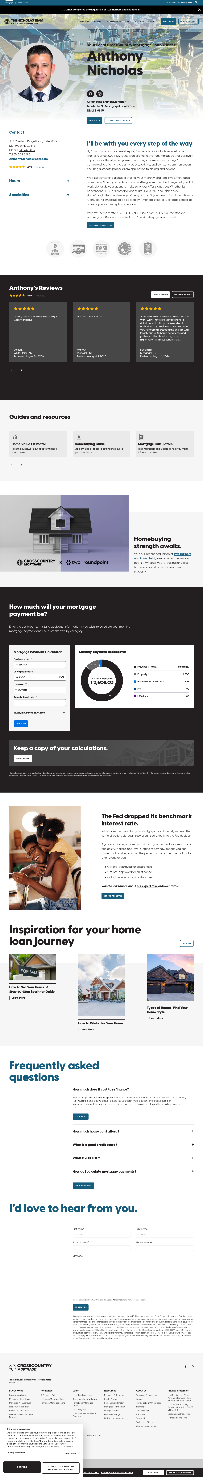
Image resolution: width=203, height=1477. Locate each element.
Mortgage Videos (112, 1411)
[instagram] (99, 93)
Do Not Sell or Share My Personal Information (61, 1468)
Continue (22, 1467)
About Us (152, 21)
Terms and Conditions (177, 1418)
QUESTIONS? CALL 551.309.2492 (179, 3)
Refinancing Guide (49, 1395)
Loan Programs (79, 1409)
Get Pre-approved (112, 896)
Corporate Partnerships (146, 1395)
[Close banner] (79, 1428)
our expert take (147, 886)
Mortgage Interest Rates (19, 1399)
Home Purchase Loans (19, 1411)
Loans (127, 21)
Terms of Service (134, 1300)
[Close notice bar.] (199, 10)
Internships (140, 1407)
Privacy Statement (16, 1453)
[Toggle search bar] (195, 3)
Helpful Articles (110, 1399)
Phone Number (144, 1242)
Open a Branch (142, 1411)
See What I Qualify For (118, 121)
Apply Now (168, 22)
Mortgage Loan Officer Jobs (148, 1403)
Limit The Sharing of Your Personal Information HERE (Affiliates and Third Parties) (179, 1398)
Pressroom (140, 1414)
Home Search (23, 3)
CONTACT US (81, 1307)
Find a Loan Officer (144, 1422)
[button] (39, 132)
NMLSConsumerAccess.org (116, 1418)
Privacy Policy (118, 1300)
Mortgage (9, 3)
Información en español (146, 1426)
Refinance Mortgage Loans (53, 1403)
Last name (142, 1228)
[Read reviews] (17, 166)
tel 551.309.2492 (89, 1472)
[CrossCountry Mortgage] (23, 21)
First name (79, 1228)
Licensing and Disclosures (179, 1414)
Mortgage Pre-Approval (20, 1403)
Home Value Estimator (114, 1403)
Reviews (39, 167)
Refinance (98, 21)
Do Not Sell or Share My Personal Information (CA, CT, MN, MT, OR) (180, 1407)
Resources (139, 21)
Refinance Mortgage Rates (52, 1399)
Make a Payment (188, 22)
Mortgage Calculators (114, 1395)
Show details (70, 1453)
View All (187, 943)
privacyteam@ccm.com (129, 1335)
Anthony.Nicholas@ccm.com (28, 159)
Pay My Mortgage (112, 1414)
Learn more (81, 1117)
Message (78, 1255)
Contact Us (141, 1418)
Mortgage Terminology (114, 1407)
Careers (139, 1399)
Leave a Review (160, 295)
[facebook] (90, 93)
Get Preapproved (83, 1186)
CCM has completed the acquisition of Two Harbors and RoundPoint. (101, 9)
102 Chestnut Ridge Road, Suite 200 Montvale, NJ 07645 (33, 143)
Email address (81, 1242)
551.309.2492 (21, 154)
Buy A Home (84, 21)
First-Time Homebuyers (19, 1407)
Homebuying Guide (18, 1395)
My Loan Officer (114, 21)
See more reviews (183, 295)
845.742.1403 (27, 150)
